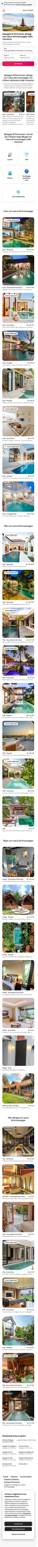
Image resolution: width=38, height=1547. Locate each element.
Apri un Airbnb (28, 10)
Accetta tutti (18, 1524)
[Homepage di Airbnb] (3, 10)
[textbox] (10, 57)
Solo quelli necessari (18, 1529)
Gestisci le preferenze (18, 1534)
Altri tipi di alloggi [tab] (7, 1440)
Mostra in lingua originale (24, 4)
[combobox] (18, 51)
